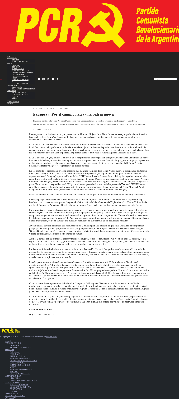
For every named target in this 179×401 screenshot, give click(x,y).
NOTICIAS (9, 63)
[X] (48, 79)
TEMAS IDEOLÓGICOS (20, 76)
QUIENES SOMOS (12, 58)
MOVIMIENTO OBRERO (20, 71)
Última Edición (17, 87)
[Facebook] (39, 79)
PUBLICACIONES (11, 91)
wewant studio (51, 337)
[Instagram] (43, 79)
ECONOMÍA (16, 67)
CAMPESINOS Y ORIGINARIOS (22, 72)
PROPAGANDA (11, 100)
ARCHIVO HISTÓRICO (13, 102)
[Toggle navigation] (1, 79)
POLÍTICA (15, 65)
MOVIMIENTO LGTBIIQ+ (20, 80)
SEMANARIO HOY (12, 85)
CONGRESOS (16, 96)
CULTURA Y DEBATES (20, 83)
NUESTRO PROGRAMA (20, 61)
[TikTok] (57, 79)
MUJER (14, 78)
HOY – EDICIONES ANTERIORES (23, 89)
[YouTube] (52, 79)
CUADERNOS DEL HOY (20, 94)
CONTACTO (10, 103)
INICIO (8, 56)
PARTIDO (15, 82)
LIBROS (14, 98)
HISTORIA (15, 60)
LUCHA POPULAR (18, 74)
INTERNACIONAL (18, 69)
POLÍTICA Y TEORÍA (19, 92)
